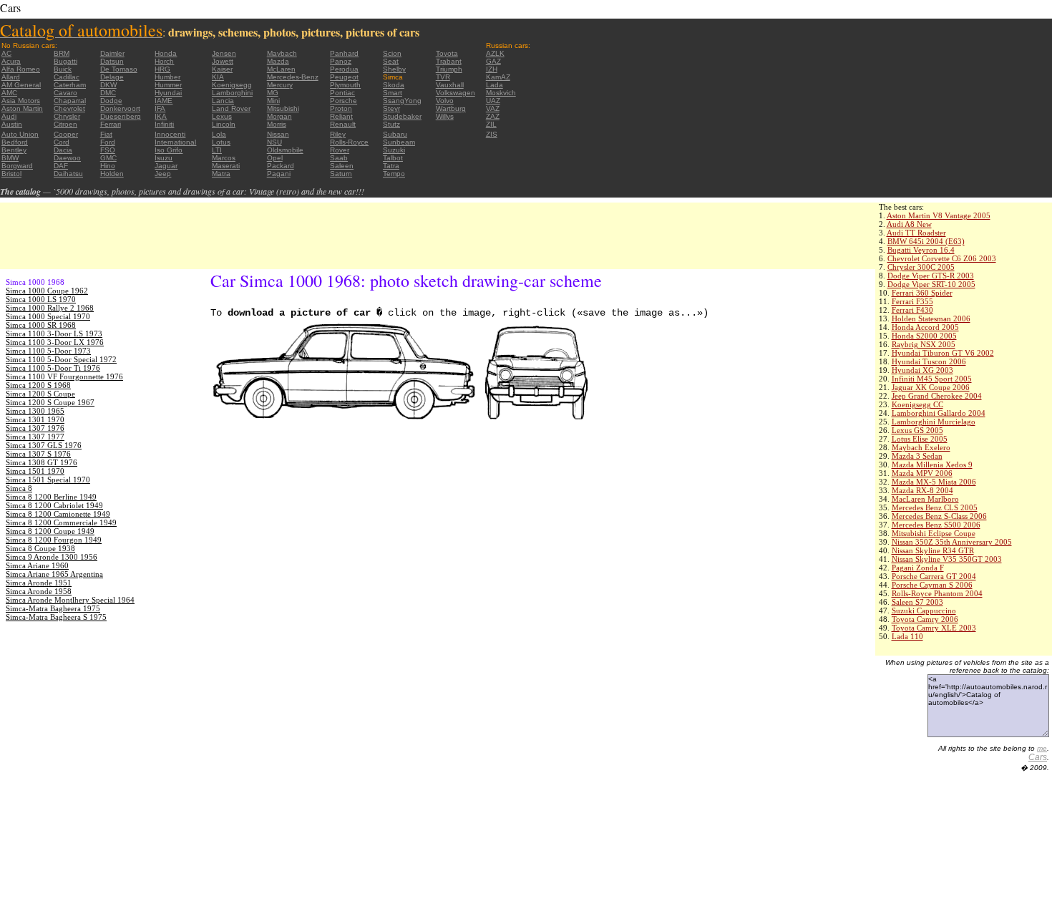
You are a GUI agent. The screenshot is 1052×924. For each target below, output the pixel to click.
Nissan (278, 134)
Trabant (449, 61)
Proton (341, 108)
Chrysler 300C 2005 (921, 267)
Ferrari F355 (912, 301)
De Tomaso (118, 69)
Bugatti (65, 61)
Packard (280, 166)
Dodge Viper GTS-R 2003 (930, 275)
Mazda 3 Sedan (917, 456)
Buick (63, 69)
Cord (61, 142)
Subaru (395, 134)
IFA (160, 108)
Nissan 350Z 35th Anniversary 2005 (952, 542)
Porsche (343, 100)
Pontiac (342, 93)
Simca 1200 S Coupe (40, 393)
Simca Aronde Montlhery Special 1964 (70, 599)
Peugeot (344, 77)
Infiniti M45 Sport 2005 (932, 378)
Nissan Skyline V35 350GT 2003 (947, 559)
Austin (11, 124)
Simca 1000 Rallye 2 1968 (50, 307)
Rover (339, 150)
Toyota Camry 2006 (925, 619)
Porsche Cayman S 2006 (932, 584)
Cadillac (66, 77)
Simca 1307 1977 (35, 436)
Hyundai (168, 93)
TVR (443, 77)
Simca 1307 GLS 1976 (44, 445)
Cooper (66, 134)
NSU (274, 142)
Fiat (106, 134)
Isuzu (163, 158)
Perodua (344, 69)
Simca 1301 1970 (35, 419)
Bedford (14, 142)
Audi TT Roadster (916, 232)
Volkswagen (455, 93)
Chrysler (67, 116)
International (175, 142)
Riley (338, 134)
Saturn (341, 173)
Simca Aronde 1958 (39, 591)
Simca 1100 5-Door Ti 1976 (53, 368)
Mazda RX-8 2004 (922, 490)
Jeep (163, 173)
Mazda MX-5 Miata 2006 (934, 481)
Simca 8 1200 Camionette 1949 (58, 514)
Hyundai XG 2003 (922, 370)
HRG (162, 69)
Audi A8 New (909, 224)
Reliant (341, 116)
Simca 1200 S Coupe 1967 (50, 402)
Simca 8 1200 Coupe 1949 (50, 531)
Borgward (17, 166)
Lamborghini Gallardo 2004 (938, 413)
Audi (8, 116)
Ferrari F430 (912, 310)
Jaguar (166, 166)
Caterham (70, 85)
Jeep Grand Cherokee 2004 (937, 396)
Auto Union (20, 134)
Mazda (278, 61)
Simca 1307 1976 (35, 428)
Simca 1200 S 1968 (38, 385)
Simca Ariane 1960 (37, 565)
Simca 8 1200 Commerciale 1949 (61, 522)
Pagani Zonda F (918, 567)
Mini (273, 100)
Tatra (391, 166)
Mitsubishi (283, 108)
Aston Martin (22, 108)
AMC (9, 93)
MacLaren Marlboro (925, 499)
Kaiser (222, 69)
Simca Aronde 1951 (39, 582)
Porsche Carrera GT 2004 (934, 576)
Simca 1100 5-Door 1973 (48, 350)
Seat (391, 61)
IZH (491, 69)
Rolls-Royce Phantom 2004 (937, 593)
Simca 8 (19, 488)
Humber (167, 77)
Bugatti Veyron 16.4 (921, 249)
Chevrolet (69, 108)
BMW (10, 158)
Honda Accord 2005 (925, 327)
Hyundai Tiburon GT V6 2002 (943, 353)
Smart (392, 93)
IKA (161, 116)
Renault (343, 124)
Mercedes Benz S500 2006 (936, 524)
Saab (339, 158)
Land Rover (231, 108)
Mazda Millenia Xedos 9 (932, 464)
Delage (112, 77)
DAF (61, 166)
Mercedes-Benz (292, 77)
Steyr (391, 108)
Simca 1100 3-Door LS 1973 (54, 333)
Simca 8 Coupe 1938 (40, 548)
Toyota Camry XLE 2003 (934, 627)
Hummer (168, 85)
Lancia (223, 100)
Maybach (282, 53)
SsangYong (402, 100)
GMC (108, 158)
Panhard (344, 53)
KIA (218, 77)
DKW (108, 85)
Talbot (393, 158)
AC (6, 53)
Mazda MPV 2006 (922, 473)
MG (272, 93)
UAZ (493, 100)
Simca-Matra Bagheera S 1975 (56, 617)
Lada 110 (907, 636)
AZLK (495, 53)
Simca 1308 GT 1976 (41, 462)
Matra (221, 173)
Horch (164, 61)
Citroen (65, 124)
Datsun (112, 61)
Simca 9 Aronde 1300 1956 (51, 557)
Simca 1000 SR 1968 (41, 325)
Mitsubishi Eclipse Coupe (933, 533)
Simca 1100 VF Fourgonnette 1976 (64, 376)
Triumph (449, 69)
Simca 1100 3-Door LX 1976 (55, 342)
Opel (275, 158)
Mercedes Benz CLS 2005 (935, 507)
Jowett (222, 61)
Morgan (279, 116)
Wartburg (451, 108)
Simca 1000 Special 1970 (48, 316)
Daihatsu (68, 173)
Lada (494, 85)
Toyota (447, 53)
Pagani (279, 173)
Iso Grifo (168, 150)
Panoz (340, 61)
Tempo (394, 173)
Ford (107, 142)
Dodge (111, 100)
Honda (166, 53)
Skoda (393, 85)
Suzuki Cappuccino (924, 610)
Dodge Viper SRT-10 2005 (931, 284)
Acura (11, 61)
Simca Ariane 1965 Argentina (54, 574)
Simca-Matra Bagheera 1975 (53, 608)
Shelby (394, 69)
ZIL (491, 124)
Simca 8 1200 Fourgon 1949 (54, 539)
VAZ (493, 108)
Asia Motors (20, 100)
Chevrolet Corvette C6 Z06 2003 (941, 258)
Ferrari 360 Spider (922, 292)
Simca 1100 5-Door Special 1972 (61, 359)
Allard (10, 77)
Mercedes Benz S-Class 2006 (939, 516)
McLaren (281, 69)
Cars (1037, 757)
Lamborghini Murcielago (933, 421)
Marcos (223, 158)
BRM (61, 53)
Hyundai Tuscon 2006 (929, 361)
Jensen (224, 53)
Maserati (226, 166)
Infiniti (164, 124)
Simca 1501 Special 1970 (48, 479)
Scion (392, 53)
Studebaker (402, 116)
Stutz (391, 124)
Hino (107, 166)
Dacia (63, 150)
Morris (276, 124)
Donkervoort (120, 108)
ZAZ (493, 116)
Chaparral (70, 100)
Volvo (445, 100)
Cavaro (65, 93)
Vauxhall (450, 85)
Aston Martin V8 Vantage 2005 (938, 215)
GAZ (493, 61)
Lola (219, 134)
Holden (112, 173)
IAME (163, 100)
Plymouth (345, 85)
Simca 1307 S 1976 (38, 453)
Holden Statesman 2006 (931, 318)
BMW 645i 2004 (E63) (926, 241)
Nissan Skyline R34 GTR (933, 550)
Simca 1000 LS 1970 (41, 299)
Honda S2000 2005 (924, 335)
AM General (21, 85)
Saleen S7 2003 (917, 602)
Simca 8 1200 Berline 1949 (51, 496)
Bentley (13, 150)
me (1042, 748)
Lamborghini (232, 93)
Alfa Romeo (20, 69)
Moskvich (501, 93)
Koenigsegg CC (917, 404)
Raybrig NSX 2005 (923, 344)
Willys (445, 116)
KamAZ (498, 77)
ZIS (491, 134)
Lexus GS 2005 (917, 430)
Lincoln (223, 124)
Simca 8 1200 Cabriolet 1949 (54, 505)
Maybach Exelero (921, 447)
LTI (217, 150)
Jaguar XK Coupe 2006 (931, 387)
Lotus (221, 142)
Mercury (280, 85)
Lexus (222, 116)
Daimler (112, 53)
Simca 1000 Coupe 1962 (47, 290)
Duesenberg (120, 116)
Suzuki (394, 150)
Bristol (11, 173)
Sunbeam (399, 142)
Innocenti (170, 134)
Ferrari (110, 124)
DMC (108, 93)
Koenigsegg (232, 85)
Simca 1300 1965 (35, 411)
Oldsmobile (285, 150)
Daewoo (67, 158)
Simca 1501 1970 (35, 471)
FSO (107, 150)
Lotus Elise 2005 (920, 438)
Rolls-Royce (349, 142)
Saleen (342, 166)
